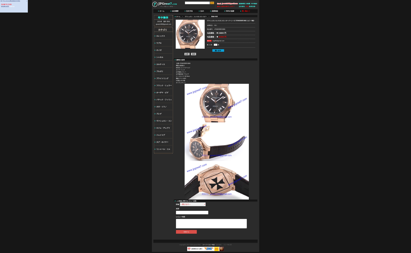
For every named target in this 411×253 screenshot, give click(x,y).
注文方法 (189, 11)
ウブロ (159, 43)
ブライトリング (162, 78)
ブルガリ (159, 71)
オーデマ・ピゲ (162, 92)
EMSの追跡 (230, 11)
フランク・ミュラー (164, 85)
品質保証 (215, 11)
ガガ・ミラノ (161, 107)
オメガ (159, 50)
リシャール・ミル (163, 149)
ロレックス (160, 36)
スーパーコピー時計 (209, 244)
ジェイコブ (160, 135)
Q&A (202, 11)
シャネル (159, 57)
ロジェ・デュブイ (163, 128)
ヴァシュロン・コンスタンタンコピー (196, 16)
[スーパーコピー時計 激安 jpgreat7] (164, 8)
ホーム (162, 11)
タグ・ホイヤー (162, 142)
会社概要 (175, 11)
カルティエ (160, 64)
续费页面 (12, 6)
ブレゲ (159, 114)
